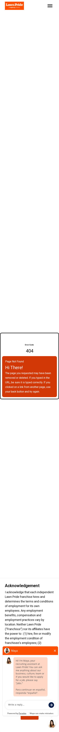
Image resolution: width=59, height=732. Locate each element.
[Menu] (50, 6)
